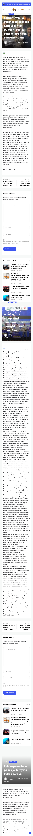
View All (28, 261)
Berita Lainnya (13, 302)
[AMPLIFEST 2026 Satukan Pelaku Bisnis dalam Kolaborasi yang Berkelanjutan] (6, 289)
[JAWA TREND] (16, 9)
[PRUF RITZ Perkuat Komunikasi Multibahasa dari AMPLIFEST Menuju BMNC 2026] (4, 4)
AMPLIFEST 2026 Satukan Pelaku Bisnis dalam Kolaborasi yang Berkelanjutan (20, 288)
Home (5, 13)
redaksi (10, 41)
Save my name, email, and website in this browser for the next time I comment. (16, 242)
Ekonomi (11, 13)
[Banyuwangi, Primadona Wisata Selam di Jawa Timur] (6, 298)
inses (7, 798)
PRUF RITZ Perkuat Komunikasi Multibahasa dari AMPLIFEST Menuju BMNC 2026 (20, 266)
